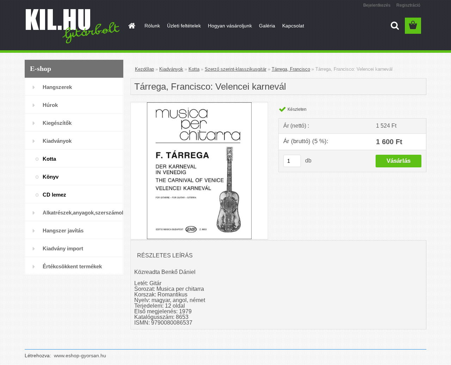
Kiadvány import (63, 248)
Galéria (267, 25)
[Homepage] (131, 26)
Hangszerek (57, 87)
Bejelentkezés (376, 5)
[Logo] (73, 26)
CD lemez (54, 195)
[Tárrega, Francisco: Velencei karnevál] (199, 105)
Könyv (50, 177)
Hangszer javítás (63, 230)
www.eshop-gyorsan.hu (80, 355)
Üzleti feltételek (184, 25)
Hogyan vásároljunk (230, 25)
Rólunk (152, 25)
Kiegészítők (57, 123)
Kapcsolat (293, 25)
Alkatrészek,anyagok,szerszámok (83, 213)
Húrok (50, 105)
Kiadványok (57, 141)
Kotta (49, 159)
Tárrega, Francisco (291, 69)
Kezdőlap (144, 69)
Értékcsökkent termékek (72, 266)
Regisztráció (408, 5)
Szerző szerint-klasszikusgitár (235, 69)
